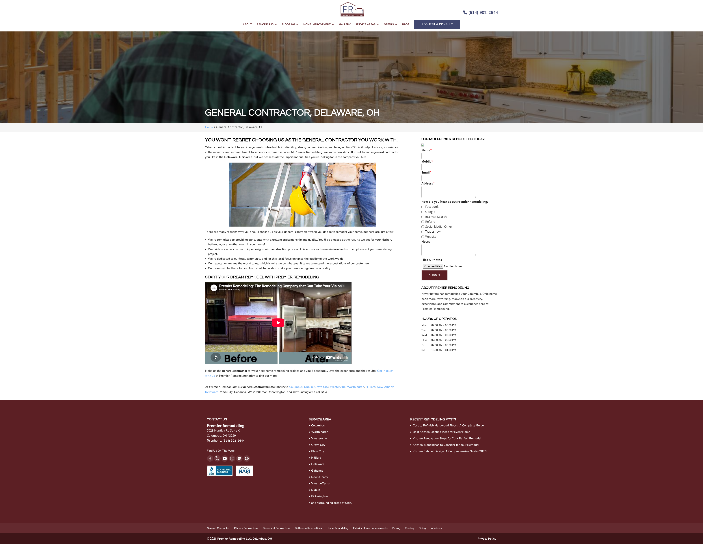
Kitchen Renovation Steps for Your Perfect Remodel (447, 438)
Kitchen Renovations (246, 528)
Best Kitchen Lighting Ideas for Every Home (441, 432)
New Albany (385, 387)
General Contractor (218, 528)
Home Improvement (317, 24)
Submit (434, 275)
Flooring (288, 24)
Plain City (317, 451)
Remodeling (265, 24)
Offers (389, 24)
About (247, 24)
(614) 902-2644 (482, 12)
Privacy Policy (487, 539)
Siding (422, 528)
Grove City (321, 387)
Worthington (355, 387)
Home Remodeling (337, 528)
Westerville (338, 387)
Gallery (345, 24)
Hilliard (370, 387)
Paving (396, 528)
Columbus (296, 387)
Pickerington (319, 496)
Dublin (308, 387)
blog (405, 24)
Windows (436, 528)
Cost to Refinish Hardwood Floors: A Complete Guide (448, 425)
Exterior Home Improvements (370, 528)
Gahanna (317, 471)
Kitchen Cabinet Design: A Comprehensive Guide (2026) (450, 451)
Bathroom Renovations (308, 528)
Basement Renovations (276, 528)
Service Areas (365, 24)
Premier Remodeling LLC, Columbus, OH (244, 539)
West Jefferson (321, 483)
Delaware (211, 392)
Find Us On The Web (221, 451)
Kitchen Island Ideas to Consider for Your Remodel (446, 445)
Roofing (409, 528)
